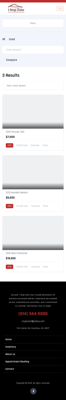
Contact (9, 369)
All (3, 39)
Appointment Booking (17, 361)
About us (10, 354)
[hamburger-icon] (60, 8)
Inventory (10, 347)
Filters (33, 23)
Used (12, 39)
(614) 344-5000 (33, 314)
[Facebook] (33, 391)
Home (8, 339)
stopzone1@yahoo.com (33, 321)
